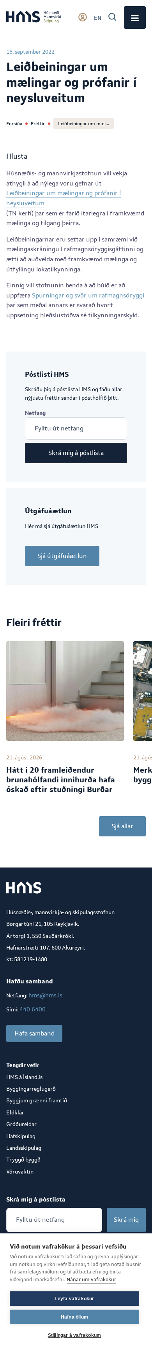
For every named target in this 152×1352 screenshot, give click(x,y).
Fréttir (38, 124)
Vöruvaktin (20, 1171)
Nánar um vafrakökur (91, 1279)
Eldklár (15, 1112)
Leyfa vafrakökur (74, 1298)
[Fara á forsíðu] (33, 17)
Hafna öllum (74, 1317)
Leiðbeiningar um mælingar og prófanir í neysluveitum (63, 198)
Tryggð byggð (23, 1159)
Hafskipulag (20, 1136)
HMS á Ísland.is (24, 1077)
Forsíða (14, 124)
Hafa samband (34, 1033)
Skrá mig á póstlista (76, 452)
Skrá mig (126, 1219)
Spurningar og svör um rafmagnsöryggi (88, 295)
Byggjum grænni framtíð (36, 1100)
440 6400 (32, 1009)
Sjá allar (122, 826)
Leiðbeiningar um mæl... (83, 124)
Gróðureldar (21, 1124)
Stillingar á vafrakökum (74, 1335)
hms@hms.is (45, 995)
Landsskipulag (23, 1147)
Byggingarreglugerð (31, 1088)
